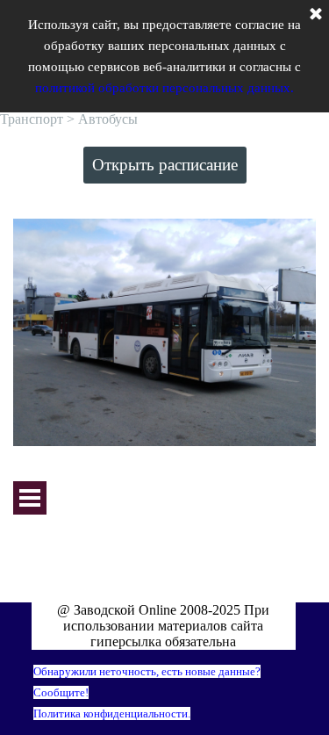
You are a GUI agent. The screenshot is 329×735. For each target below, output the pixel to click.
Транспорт (31, 119)
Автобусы (108, 119)
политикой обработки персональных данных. (164, 88)
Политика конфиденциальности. (111, 713)
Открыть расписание (165, 164)
